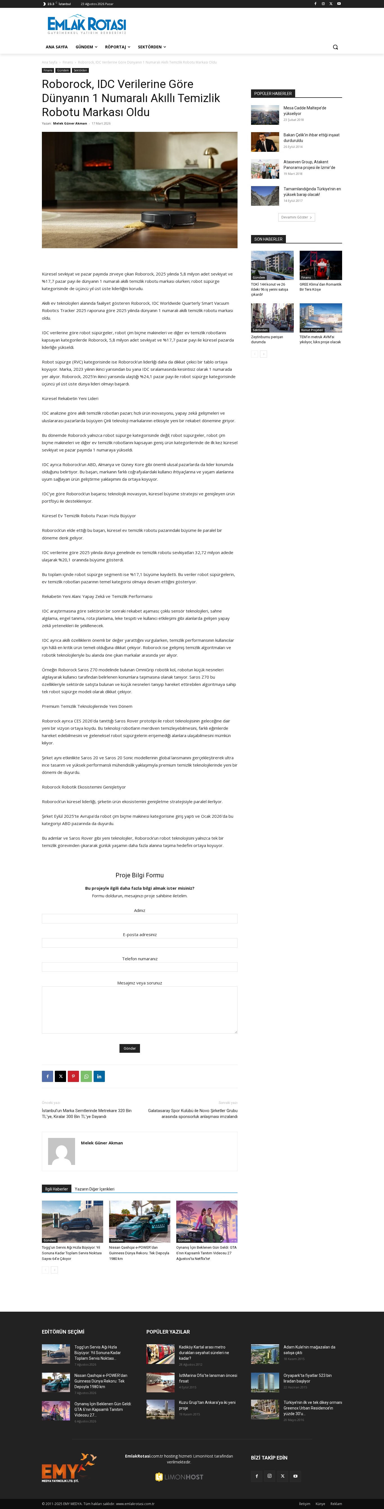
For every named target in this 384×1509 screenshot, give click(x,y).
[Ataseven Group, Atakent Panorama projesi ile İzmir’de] (265, 169)
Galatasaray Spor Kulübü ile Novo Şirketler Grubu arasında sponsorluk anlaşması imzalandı (193, 1113)
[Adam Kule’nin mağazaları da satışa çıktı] (265, 1354)
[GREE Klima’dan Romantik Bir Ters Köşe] (321, 265)
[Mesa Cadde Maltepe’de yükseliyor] (265, 115)
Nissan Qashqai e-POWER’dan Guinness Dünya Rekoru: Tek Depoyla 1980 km (139, 1253)
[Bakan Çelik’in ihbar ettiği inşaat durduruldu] (265, 142)
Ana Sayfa (49, 62)
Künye (320, 1503)
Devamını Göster (294, 217)
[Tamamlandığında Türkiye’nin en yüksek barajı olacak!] (265, 196)
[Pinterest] (73, 1076)
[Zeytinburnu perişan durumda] (272, 318)
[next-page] (54, 1269)
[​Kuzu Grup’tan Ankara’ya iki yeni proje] (160, 1409)
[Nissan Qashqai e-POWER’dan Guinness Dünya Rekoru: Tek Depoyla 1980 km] (139, 1222)
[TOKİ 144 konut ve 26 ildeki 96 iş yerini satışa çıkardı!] (272, 265)
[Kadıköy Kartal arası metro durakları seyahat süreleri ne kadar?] (160, 1354)
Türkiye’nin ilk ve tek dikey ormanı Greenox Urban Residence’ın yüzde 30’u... (313, 1408)
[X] (331, 4)
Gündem (63, 70)
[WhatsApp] (86, 1076)
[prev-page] (45, 1269)
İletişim (304, 1503)
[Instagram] (323, 4)
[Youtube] (339, 4)
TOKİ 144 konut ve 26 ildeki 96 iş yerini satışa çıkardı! (269, 289)
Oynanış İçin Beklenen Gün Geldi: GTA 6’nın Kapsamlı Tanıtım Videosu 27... (103, 1409)
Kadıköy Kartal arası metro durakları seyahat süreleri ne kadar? (204, 1353)
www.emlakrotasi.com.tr (135, 1503)
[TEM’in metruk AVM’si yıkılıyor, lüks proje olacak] (321, 318)
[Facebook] (315, 4)
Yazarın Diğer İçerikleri (94, 1189)
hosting (171, 1456)
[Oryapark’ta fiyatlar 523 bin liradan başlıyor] (265, 1382)
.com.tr (144, 1456)
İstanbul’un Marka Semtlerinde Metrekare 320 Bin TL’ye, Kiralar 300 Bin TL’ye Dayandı (87, 1113)
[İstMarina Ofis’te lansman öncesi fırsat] (160, 1382)
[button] (335, 47)
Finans (68, 62)
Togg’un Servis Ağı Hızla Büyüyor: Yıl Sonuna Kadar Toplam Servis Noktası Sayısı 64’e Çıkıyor (72, 1253)
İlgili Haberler (56, 1189)
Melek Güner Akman (70, 123)
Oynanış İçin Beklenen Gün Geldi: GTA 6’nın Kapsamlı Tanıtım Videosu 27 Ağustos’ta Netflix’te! (206, 1253)
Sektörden (80, 70)
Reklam (336, 1503)
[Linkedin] (99, 1076)
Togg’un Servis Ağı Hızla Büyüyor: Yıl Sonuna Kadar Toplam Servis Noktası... (97, 1353)
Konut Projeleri (312, 330)
